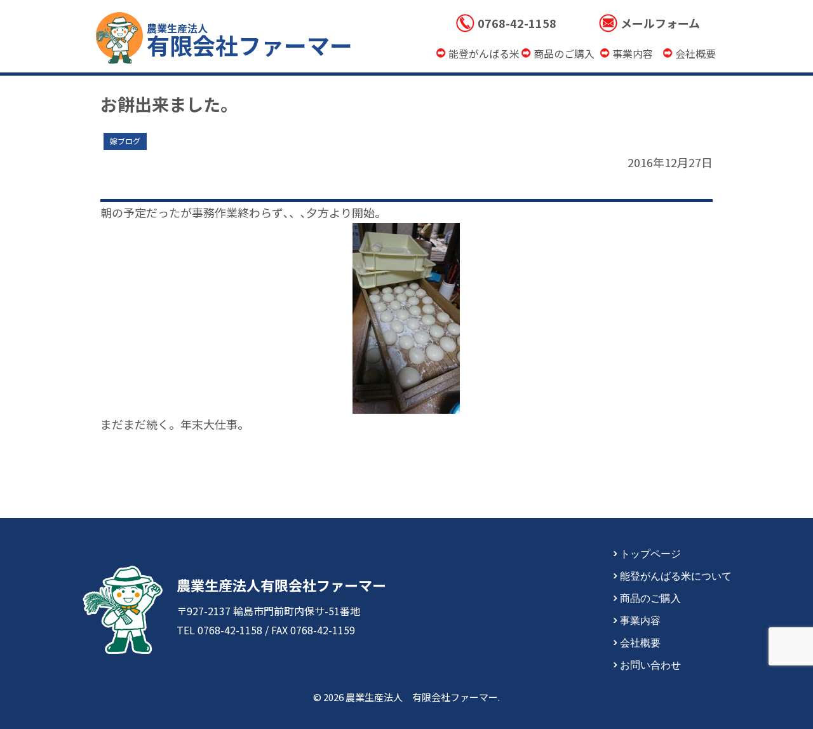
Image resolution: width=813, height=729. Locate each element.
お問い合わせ (650, 664)
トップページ (650, 553)
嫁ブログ (125, 140)
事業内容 (640, 620)
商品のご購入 (650, 597)
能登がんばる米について (676, 575)
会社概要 (640, 642)
